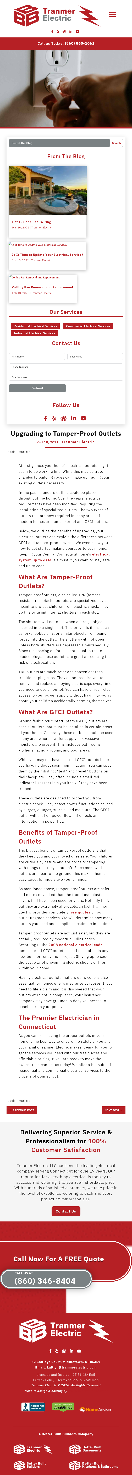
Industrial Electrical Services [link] (34, 333)
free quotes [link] (79, 912)
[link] (54, 31)
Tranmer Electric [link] (41, 227)
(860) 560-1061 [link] (80, 43)
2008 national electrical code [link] (75, 944)
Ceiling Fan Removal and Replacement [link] (42, 287)
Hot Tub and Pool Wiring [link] (31, 222)
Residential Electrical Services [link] (35, 326)
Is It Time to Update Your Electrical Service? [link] (47, 255)
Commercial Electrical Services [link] (88, 326)
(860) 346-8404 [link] (45, 1281)
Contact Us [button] (66, 1211)
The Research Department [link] (88, 1391)
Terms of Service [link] (70, 1380)
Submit (37, 388)
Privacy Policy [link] (43, 1380)
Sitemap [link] (92, 1380)
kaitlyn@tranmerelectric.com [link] (72, 1367)
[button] (112, 14)
